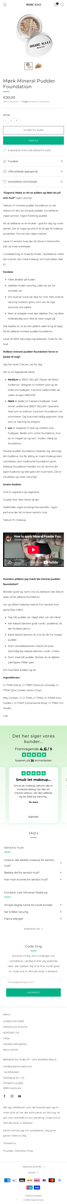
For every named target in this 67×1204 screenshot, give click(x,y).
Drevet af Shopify (33, 1196)
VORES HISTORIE (13, 1021)
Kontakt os (32, 929)
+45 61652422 (11, 1072)
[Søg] (62, 4)
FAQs (6, 1038)
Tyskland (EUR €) (31, 1166)
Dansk (31, 1172)
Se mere (33, 802)
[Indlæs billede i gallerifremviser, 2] (38, 66)
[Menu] (5, 4)
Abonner (33, 992)
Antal (6, 115)
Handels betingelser (15, 1044)
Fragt (25, 101)
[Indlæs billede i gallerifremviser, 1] (28, 66)
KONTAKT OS (11, 1032)
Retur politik (10, 1049)
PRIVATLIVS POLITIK (15, 1027)
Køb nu (33, 140)
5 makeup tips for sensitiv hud (29, 150)
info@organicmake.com (17, 1066)
